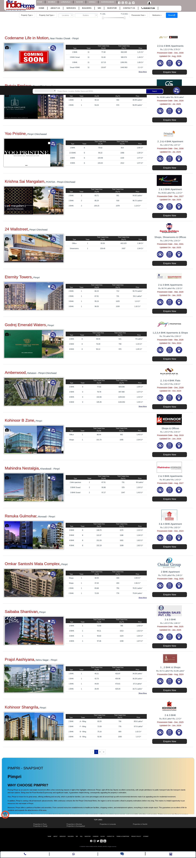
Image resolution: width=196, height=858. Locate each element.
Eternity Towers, (19, 277)
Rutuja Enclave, (18, 85)
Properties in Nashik (140, 824)
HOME (49, 836)
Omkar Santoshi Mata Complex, (33, 563)
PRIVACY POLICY (136, 836)
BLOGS (103, 836)
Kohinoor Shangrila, (22, 707)
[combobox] (66, 15)
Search (154, 91)
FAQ (81, 836)
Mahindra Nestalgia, (22, 468)
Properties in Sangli (40, 826)
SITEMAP (145, 836)
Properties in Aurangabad (76, 826)
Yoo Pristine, (16, 133)
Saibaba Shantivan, (22, 611)
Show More (143, 72)
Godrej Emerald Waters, (26, 325)
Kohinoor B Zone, (20, 420)
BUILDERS (71, 836)
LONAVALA (65, 2)
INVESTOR (88, 836)
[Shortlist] (170, 63)
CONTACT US (110, 836)
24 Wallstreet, (17, 229)
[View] (160, 63)
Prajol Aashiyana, (20, 659)
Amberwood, (16, 372)
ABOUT (55, 836)
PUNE (39, 2)
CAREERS (95, 836)
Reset (171, 15)
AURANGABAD (107, 2)
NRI (77, 836)
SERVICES (63, 836)
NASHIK (79, 2)
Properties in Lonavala (108, 824)
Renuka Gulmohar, (21, 516)
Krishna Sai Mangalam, (25, 181)
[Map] (178, 63)
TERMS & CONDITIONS (122, 836)
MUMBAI (51, 2)
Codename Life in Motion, (27, 38)
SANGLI (92, 2)
